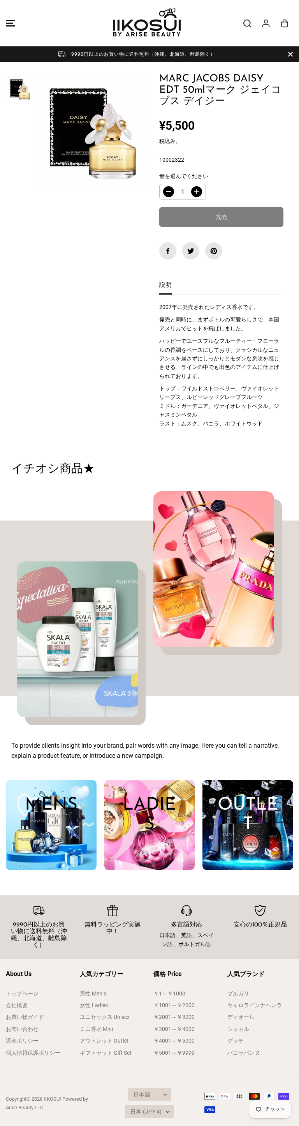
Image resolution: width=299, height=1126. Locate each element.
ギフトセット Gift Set (106, 1053)
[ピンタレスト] (213, 250)
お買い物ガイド (25, 1017)
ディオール (241, 1017)
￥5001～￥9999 (174, 1053)
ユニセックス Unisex (105, 1017)
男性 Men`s (93, 993)
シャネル (238, 1029)
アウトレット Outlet (104, 1041)
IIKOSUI (52, 1099)
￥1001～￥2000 (174, 1005)
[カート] (284, 23)
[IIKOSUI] (148, 23)
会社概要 (17, 1005)
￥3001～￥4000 (174, 1029)
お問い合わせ (22, 1029)
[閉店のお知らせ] (290, 54)
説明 (165, 284)
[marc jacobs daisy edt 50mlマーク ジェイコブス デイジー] (92, 131)
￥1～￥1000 (169, 993)
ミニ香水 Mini (96, 1029)
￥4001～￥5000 (174, 1041)
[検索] (247, 23)
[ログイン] (265, 23)
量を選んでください (183, 176)
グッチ (235, 1041)
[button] (9, 23)
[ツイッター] (190, 250)
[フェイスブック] (167, 250)
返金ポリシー (22, 1041)
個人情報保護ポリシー (33, 1053)
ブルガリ (238, 993)
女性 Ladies (94, 1005)
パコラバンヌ (243, 1053)
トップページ (22, 993)
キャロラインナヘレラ (254, 1005)
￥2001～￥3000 (174, 1017)
